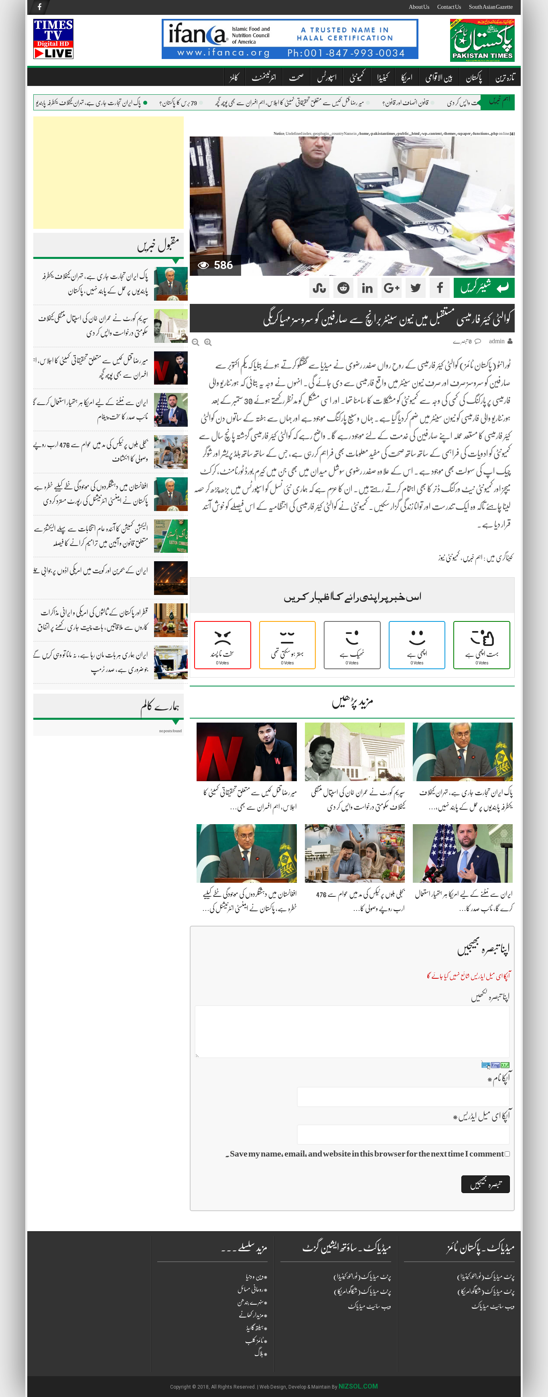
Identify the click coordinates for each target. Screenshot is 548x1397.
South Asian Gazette (491, 6)
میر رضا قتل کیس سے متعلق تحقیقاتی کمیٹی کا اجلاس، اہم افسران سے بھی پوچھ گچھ (309, 103)
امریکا (406, 77)
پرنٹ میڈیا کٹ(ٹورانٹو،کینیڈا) (362, 1276)
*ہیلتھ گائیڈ (257, 1328)
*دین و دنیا (257, 1276)
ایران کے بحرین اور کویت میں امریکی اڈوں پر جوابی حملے (89, 570)
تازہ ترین (505, 77)
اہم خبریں (473, 557)
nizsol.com (358, 1386)
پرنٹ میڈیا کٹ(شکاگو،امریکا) (362, 1291)
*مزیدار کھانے (253, 1315)
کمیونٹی (356, 77)
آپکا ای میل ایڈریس (481, 1116)
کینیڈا (382, 77)
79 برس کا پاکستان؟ (197, 103)
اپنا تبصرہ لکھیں (490, 996)
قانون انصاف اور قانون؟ (425, 103)
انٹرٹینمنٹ (264, 77)
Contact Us (449, 6)
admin (497, 341)
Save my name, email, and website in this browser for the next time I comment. (364, 1153)
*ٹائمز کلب (256, 1341)
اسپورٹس (327, 77)
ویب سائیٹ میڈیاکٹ (369, 1306)
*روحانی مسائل (252, 1289)
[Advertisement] (108, 172)
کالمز (234, 77)
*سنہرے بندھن (252, 1302)
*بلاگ (261, 1353)
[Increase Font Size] (208, 342)
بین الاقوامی (439, 77)
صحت (296, 77)
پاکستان (474, 77)
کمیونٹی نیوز (449, 557)
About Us (419, 6)
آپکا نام (498, 1078)
